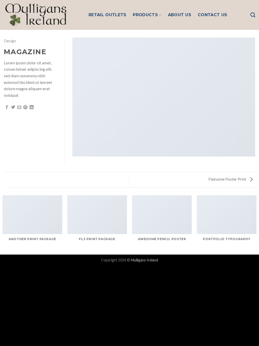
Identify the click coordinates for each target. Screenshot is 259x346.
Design (10, 40)
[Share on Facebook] (7, 107)
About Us (179, 14)
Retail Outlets (107, 14)
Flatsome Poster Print (227, 179)
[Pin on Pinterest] (25, 107)
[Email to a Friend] (19, 107)
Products (145, 14)
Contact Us (212, 14)
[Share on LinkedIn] (32, 107)
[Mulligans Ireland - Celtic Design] (42, 15)
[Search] (252, 14)
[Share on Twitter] (13, 107)
